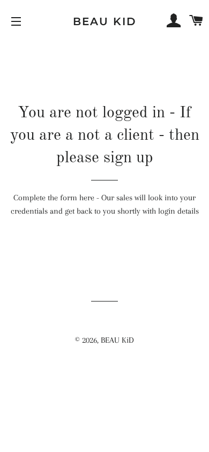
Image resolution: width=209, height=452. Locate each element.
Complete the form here (53, 197)
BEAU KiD (105, 21)
